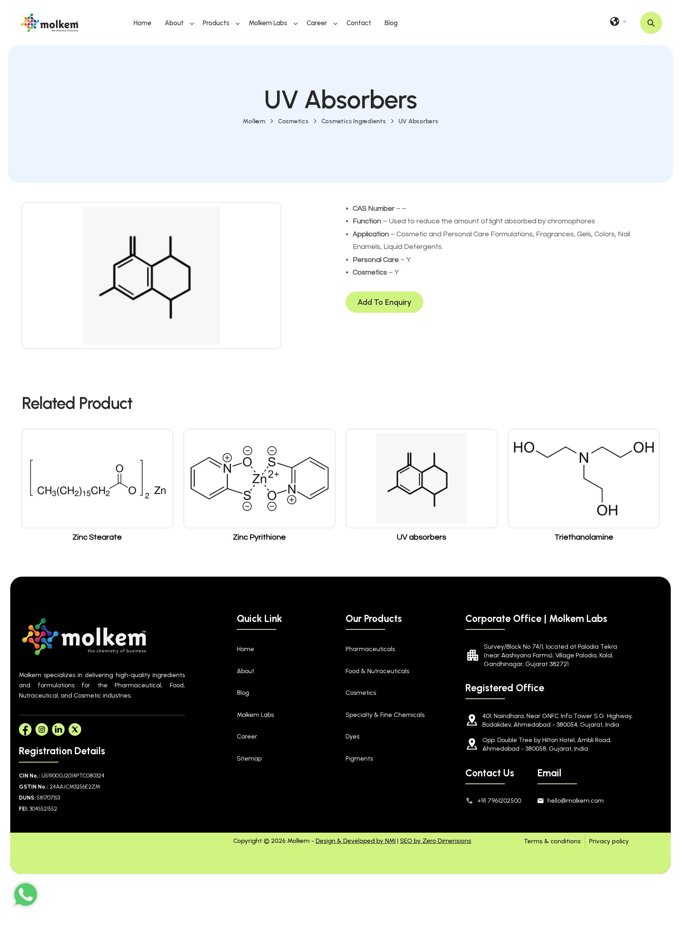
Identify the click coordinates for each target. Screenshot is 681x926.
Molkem (254, 121)
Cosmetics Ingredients (353, 121)
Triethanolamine (583, 537)
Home (142, 23)
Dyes (352, 736)
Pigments (359, 758)
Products (216, 23)
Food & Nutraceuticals (377, 671)
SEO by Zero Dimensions (435, 840)
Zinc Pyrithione (259, 537)
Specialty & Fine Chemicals (385, 714)
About (174, 23)
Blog (391, 23)
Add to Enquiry (384, 302)
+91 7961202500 (499, 800)
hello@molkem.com (575, 800)
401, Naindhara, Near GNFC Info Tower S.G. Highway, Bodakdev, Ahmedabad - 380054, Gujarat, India (557, 720)
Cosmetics (293, 121)
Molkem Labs (268, 23)
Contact (358, 23)
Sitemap (249, 758)
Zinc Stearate (97, 537)
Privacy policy (609, 841)
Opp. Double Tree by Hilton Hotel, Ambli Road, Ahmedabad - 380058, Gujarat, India (546, 744)
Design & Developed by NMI (356, 840)
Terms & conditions (552, 841)
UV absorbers (418, 121)
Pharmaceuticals (370, 649)
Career (317, 23)
